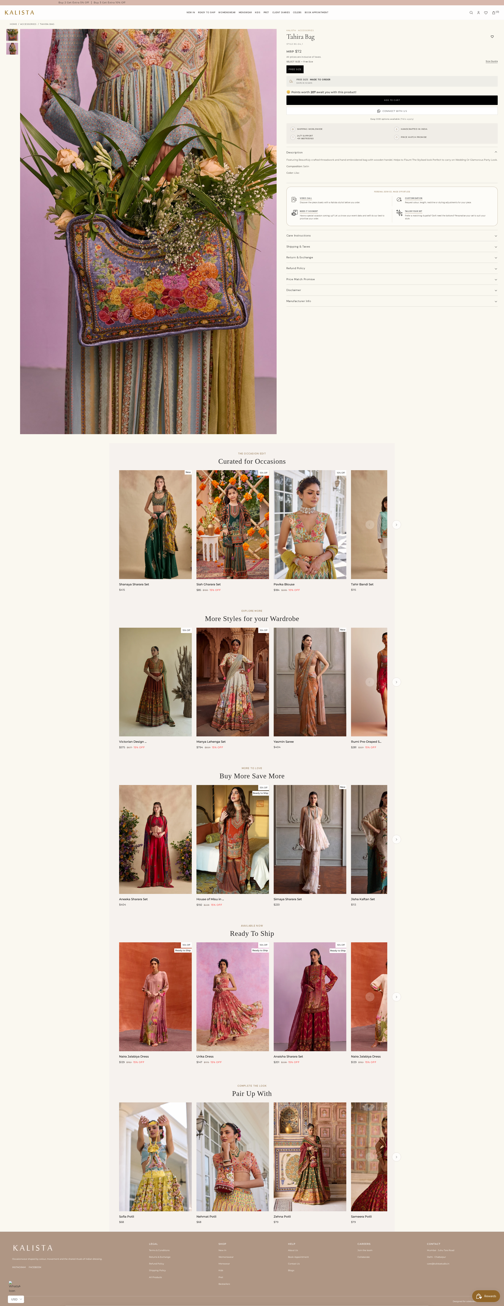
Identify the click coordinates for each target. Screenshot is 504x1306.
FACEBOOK (35, 1267)
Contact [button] (433, 1243)
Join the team (365, 1250)
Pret (221, 1277)
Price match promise (300, 279)
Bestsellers (224, 1284)
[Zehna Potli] (310, 1156)
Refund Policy (156, 1263)
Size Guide (492, 61)
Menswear (224, 1263)
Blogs (291, 1270)
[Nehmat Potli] (232, 1156)
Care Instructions (298, 235)
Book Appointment (298, 1257)
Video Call (306, 198)
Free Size (295, 69)
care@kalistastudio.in (438, 1263)
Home (13, 24)
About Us (293, 1250)
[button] (227, 12)
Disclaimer (293, 290)
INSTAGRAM (19, 1267)
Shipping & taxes (298, 246)
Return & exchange (299, 257)
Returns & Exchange (159, 1257)
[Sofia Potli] (155, 1156)
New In (222, 1250)
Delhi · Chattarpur (436, 1257)
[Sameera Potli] (387, 1156)
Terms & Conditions (159, 1250)
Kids (221, 1270)
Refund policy (295, 268)
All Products (155, 1277)
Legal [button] (153, 1243)
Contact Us (294, 1263)
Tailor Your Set (413, 211)
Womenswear (226, 1257)
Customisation (413, 198)
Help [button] (292, 1243)
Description (294, 152)
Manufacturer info (298, 301)
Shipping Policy (157, 1270)
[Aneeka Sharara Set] (155, 839)
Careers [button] (364, 1243)
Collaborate (364, 1257)
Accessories (28, 24)
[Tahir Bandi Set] (387, 524)
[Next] (396, 524)
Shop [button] (222, 1243)
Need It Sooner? (309, 211)
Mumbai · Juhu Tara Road (440, 1250)
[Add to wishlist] (492, 37)
